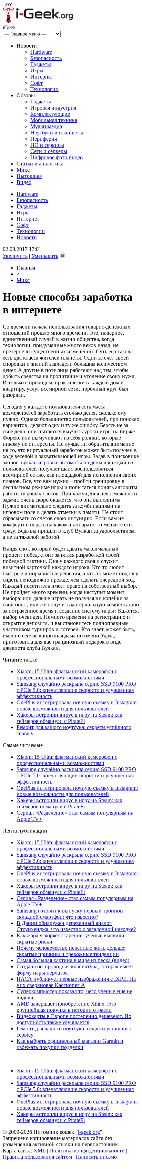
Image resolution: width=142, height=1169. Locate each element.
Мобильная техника (53, 120)
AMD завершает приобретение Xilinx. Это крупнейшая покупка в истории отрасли (66, 1007)
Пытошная (29, 176)
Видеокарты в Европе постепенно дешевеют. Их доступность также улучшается (74, 1019)
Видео (24, 182)
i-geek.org (89, 1132)
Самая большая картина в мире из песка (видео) (73, 960)
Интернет (41, 77)
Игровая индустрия (53, 108)
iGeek (9, 27)
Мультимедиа (46, 126)
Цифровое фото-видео (56, 157)
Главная (26, 268)
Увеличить (15, 256)
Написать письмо (96, 1157)
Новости (27, 237)
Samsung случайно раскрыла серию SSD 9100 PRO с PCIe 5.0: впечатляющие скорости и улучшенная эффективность (76, 690)
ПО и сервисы (47, 145)
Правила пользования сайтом (37, 1157)
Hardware (41, 52)
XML (39, 1150)
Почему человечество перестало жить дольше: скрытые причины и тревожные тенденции (71, 951)
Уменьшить (44, 256)
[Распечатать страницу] (62, 255)
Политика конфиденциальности (87, 1150)
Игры (36, 70)
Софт (36, 83)
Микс (23, 170)
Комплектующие (50, 114)
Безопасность (46, 58)
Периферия (43, 139)
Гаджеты (40, 64)
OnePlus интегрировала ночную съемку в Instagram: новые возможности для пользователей (77, 705)
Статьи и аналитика (40, 164)
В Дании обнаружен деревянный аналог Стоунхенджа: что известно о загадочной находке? (76, 926)
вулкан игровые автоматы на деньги (63, 462)
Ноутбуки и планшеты (56, 132)
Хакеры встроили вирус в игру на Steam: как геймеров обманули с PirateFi (69, 718)
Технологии (44, 89)
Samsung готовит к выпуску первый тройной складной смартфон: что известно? (70, 914)
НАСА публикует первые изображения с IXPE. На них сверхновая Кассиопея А (76, 982)
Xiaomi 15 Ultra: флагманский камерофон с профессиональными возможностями (67, 674)
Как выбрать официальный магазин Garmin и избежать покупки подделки (70, 1044)
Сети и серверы (48, 151)
